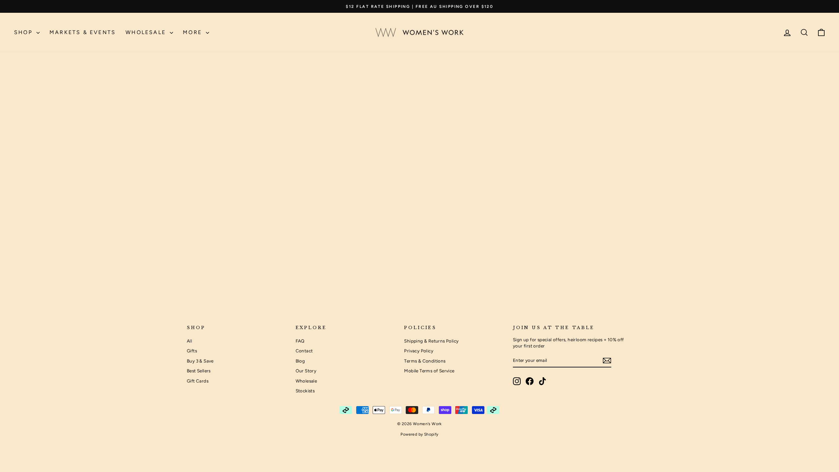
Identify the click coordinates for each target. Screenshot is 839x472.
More (193, 32)
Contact (304, 350)
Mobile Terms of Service (429, 370)
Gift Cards (197, 381)
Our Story (306, 370)
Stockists (305, 390)
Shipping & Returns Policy (431, 341)
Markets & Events (82, 32)
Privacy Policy (418, 350)
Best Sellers (199, 370)
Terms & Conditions (424, 361)
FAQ (300, 341)
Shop (24, 32)
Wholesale (147, 32)
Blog (300, 361)
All (189, 341)
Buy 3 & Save (200, 361)
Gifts (192, 350)
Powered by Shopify (419, 434)
